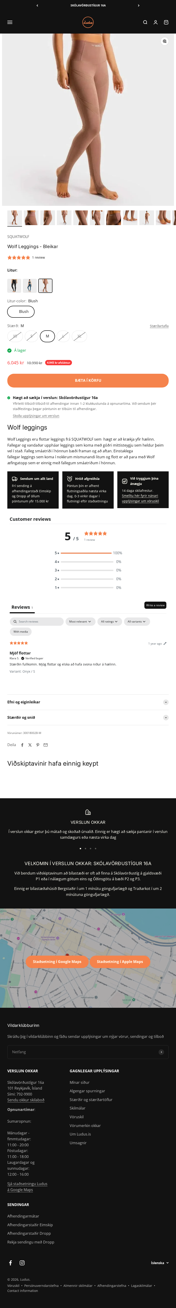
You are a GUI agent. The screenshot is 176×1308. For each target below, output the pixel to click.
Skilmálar (77, 1108)
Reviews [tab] (22, 607)
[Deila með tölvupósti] (46, 745)
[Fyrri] (37, 5)
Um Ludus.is (80, 1134)
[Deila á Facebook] (22, 745)
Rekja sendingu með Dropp (30, 1242)
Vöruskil (77, 1116)
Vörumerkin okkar (85, 1125)
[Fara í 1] (14, 218)
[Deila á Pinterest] (38, 745)
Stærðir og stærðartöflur (91, 1099)
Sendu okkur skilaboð (25, 1099)
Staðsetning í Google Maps (57, 961)
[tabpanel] (88, 652)
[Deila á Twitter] (30, 745)
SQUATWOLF (18, 236)
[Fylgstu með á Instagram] (22, 1263)
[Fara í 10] (163, 218)
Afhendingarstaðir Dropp (29, 1233)
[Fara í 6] (97, 218)
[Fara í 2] (31, 218)
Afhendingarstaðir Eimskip (30, 1224)
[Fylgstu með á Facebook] (10, 1263)
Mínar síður (80, 1082)
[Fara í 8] (130, 218)
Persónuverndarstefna (41, 1285)
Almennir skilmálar (78, 1285)
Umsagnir (78, 1142)
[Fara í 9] (146, 218)
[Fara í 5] (80, 218)
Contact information (22, 1290)
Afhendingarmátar (23, 1216)
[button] (88, 553)
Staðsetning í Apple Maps (120, 961)
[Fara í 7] (113, 218)
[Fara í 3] (47, 218)
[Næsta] (139, 5)
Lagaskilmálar (141, 1285)
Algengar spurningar (87, 1090)
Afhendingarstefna (111, 1285)
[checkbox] (21, 632)
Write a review (155, 605)
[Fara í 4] (64, 218)
